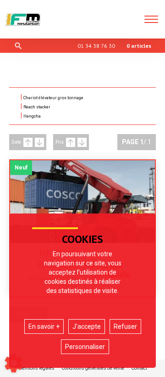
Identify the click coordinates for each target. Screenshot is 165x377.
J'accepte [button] (86, 326)
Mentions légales (36, 368)
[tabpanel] (82, 201)
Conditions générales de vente (92, 368)
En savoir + (44, 326)
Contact (139, 368)
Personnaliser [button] (85, 346)
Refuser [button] (125, 326)
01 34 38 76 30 (96, 45)
